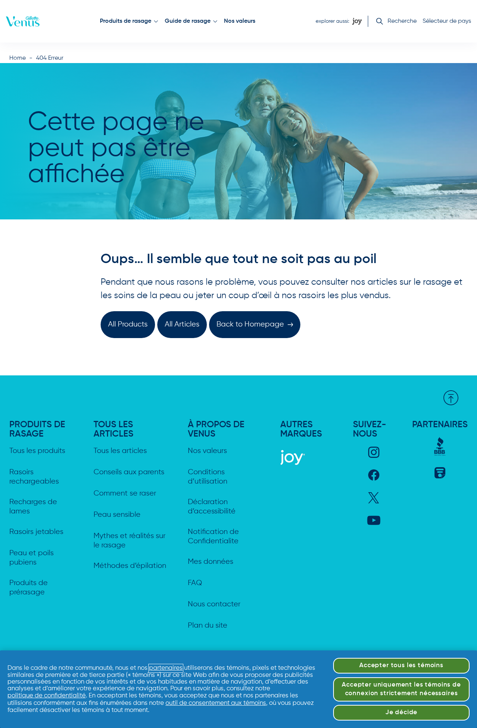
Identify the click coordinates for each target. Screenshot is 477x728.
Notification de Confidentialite (213, 536)
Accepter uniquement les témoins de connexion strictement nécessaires (401, 689)
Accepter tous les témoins (401, 665)
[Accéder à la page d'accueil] (23, 21)
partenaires (166, 668)
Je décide (401, 712)
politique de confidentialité (46, 696)
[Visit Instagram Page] (373, 452)
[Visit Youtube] (373, 520)
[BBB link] (440, 446)
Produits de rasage (125, 21)
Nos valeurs (239, 21)
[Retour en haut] (450, 397)
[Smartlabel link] (440, 472)
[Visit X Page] (373, 497)
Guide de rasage (188, 21)
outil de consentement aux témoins (215, 703)
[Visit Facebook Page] (373, 475)
